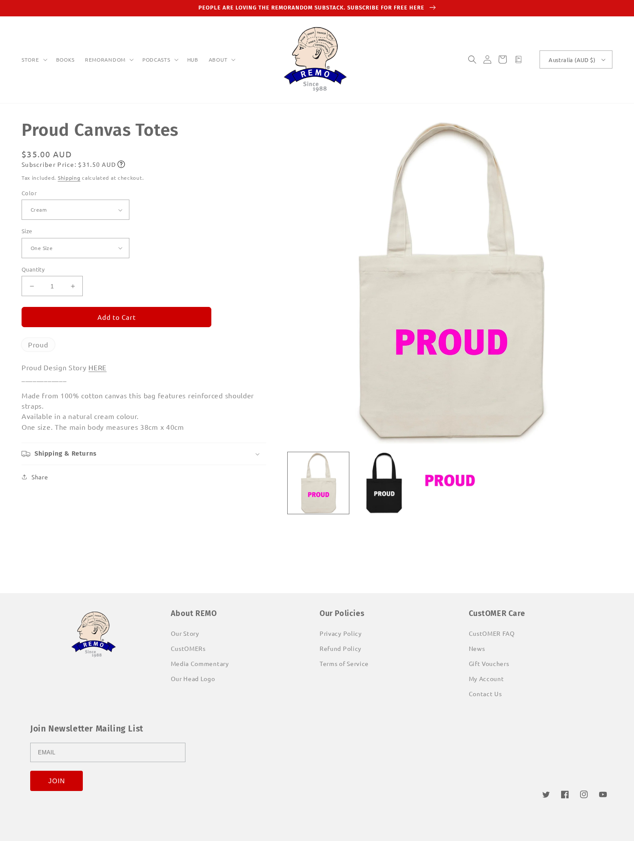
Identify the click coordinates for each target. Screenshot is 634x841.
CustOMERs (188, 648)
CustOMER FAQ (492, 633)
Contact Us (485, 693)
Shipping (69, 177)
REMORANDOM (105, 59)
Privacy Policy (341, 633)
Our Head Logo (193, 678)
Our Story (185, 633)
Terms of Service (344, 663)
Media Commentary (200, 663)
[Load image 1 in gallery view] (318, 483)
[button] (33, 60)
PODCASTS (156, 59)
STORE (30, 59)
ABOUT (218, 59)
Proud (38, 344)
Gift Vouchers (489, 663)
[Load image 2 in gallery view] (384, 483)
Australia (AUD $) (572, 59)
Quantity (33, 269)
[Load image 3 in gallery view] (450, 483)
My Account (486, 678)
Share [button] (39, 477)
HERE (97, 367)
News (477, 648)
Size (27, 230)
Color (29, 193)
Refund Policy (340, 648)
